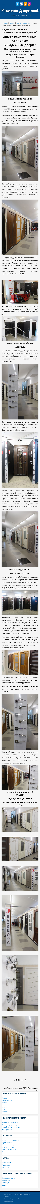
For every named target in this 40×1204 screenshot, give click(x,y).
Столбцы (5, 1183)
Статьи (19, 23)
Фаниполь (6, 1180)
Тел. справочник (8, 1152)
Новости (5, 1098)
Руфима (19, 1194)
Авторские (6, 1165)
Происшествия (7, 1100)
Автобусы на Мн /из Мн (11, 1127)
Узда (4, 1185)
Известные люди (8, 1145)
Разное (4, 1102)
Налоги (5, 1112)
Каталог (12, 23)
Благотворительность (10, 1140)
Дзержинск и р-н (8, 1178)
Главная (5, 23)
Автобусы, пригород (9, 1125)
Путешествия (7, 1143)
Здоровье (5, 1105)
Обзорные (6, 1167)
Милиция (5, 1107)
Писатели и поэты (9, 1149)
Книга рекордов (8, 1147)
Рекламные (26, 23)
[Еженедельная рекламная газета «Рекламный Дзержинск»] (20, 11)
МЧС (4, 1109)
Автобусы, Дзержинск (10, 1123)
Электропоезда (7, 1129)
